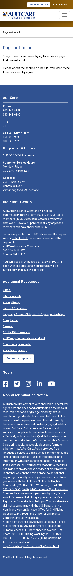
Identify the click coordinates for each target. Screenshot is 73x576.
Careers (8, 326)
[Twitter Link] (17, 384)
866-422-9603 (11, 137)
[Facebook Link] (5, 384)
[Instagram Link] (28, 384)
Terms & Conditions (15, 308)
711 (5, 125)
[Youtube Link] (51, 384)
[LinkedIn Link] (39, 384)
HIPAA (7, 290)
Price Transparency (15, 350)
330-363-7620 (11, 141)
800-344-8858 (11, 110)
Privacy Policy (11, 302)
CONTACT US (20, 238)
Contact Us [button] (59, 4)
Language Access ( (34, 314)
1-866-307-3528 (13, 155)
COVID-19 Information (16, 332)
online (30, 155)
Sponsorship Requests (17, 344)
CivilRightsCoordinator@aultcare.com (45, 489)
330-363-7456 (11, 489)
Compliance (10, 320)
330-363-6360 (11, 114)
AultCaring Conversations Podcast (24, 338)
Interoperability (12, 296)
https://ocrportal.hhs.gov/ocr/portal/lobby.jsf (30, 521)
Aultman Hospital (17, 358)
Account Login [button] (37, 4)
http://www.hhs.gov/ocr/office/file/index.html (31, 546)
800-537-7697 (30, 538)
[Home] (19, 15)
